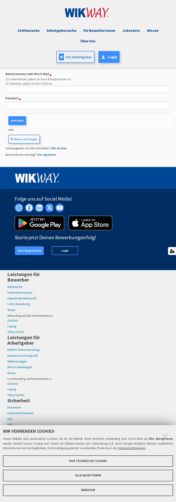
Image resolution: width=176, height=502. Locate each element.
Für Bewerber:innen (99, 30)
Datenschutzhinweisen (132, 448)
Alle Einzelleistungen (19, 367)
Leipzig (11, 326)
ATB (9, 419)
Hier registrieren (46, 155)
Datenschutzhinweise (20, 413)
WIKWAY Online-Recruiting (23, 350)
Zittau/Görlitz (15, 332)
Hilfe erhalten (59, 148)
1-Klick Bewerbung (18, 304)
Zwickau (12, 320)
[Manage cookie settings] (172, 251)
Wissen (11, 310)
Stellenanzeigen (17, 361)
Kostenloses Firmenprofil (22, 356)
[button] (130, 30)
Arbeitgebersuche (61, 30)
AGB (9, 425)
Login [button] (112, 57)
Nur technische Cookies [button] (88, 461)
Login (65, 250)
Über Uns (88, 41)
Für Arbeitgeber (79, 57)
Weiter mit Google (25, 139)
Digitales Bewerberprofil (21, 298)
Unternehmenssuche (19, 293)
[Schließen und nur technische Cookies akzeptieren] (165, 436)
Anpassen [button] (88, 490)
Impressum (14, 407)
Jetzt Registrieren (29, 250)
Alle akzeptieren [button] (88, 475)
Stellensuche (29, 30)
